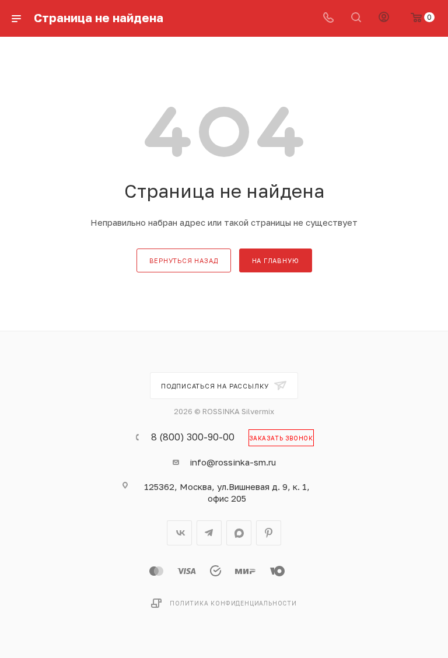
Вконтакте (179, 532)
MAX (238, 532)
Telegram (209, 532)
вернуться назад (183, 260)
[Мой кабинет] (384, 18)
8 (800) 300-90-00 (193, 437)
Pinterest (268, 532)
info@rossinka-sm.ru (233, 462)
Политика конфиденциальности (233, 603)
